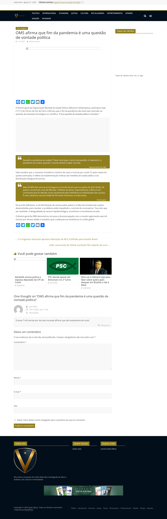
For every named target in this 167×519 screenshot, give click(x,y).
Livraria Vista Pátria (108, 449)
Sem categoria (22, 28)
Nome (17, 377)
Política (35, 13)
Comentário (20, 342)
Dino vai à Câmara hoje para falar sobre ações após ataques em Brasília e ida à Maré (95, 281)
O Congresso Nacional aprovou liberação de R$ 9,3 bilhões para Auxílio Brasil (56, 239)
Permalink (33, 312)
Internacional (49, 13)
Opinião (129, 13)
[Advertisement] (63, 135)
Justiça (74, 13)
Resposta (105, 325)
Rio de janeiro (97, 13)
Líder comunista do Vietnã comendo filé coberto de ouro (79, 245)
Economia (63, 13)
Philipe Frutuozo (34, 41)
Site (15, 406)
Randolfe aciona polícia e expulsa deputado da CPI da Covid (29, 280)
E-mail (17, 391)
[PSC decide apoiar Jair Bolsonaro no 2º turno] (63, 259)
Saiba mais (76, 449)
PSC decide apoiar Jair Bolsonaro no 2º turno (59, 278)
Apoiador (46, 18)
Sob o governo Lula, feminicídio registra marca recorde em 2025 (67, 3)
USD (131, 75)
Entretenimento (114, 13)
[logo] (25, 449)
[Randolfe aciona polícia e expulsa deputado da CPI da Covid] (30, 259)
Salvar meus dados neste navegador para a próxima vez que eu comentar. (51, 420)
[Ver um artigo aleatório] (150, 16)
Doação (35, 18)
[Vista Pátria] (19, 16)
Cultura (84, 13)
